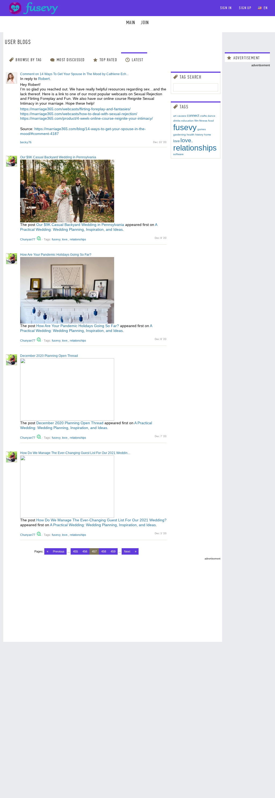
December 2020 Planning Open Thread (49, 356)
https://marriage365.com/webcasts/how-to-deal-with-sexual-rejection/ (78, 114)
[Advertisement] (112, 597)
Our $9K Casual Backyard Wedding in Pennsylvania (58, 157)
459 (113, 551)
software (178, 154)
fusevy (56, 239)
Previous (58, 551)
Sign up (245, 8)
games (201, 129)
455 (75, 551)
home (207, 134)
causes (181, 115)
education (187, 120)
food (211, 120)
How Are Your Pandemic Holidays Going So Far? (55, 255)
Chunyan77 (28, 239)
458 (103, 551)
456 (84, 551)
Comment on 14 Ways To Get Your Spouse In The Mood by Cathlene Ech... (74, 74)
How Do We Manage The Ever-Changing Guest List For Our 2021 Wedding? (101, 520)
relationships (78, 239)
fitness (203, 120)
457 (94, 551)
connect (193, 116)
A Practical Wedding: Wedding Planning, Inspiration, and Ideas (88, 227)
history (199, 134)
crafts (203, 115)
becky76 (25, 142)
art (174, 115)
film (196, 120)
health (190, 134)
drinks (176, 120)
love (176, 141)
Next (127, 551)
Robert (44, 78)
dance (211, 115)
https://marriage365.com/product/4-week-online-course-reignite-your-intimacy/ (86, 118)
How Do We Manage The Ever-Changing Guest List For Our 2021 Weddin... (75, 453)
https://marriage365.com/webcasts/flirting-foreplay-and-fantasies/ (75, 109)
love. (65, 239)
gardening (179, 134)
